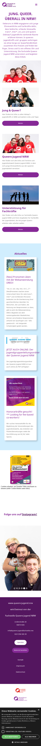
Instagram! (29, 514)
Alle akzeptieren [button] (11, 737)
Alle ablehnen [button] (30, 737)
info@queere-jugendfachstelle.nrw (20, 631)
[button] (36, 4)
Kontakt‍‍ (20, 660)
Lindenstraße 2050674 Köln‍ (20, 623)
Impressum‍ (20, 666)
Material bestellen (20, 650)
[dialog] (20, 727)
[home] (8, 4)
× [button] (38, 710)
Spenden (20, 642)
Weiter (20, 123)
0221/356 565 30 (21, 634)
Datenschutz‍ (20, 672)
